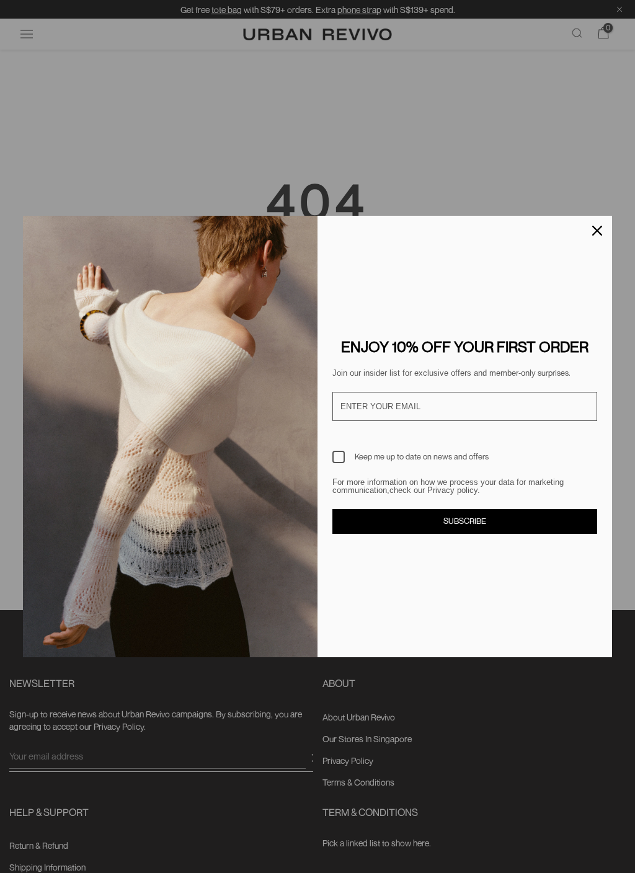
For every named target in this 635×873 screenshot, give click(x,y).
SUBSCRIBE (464, 521)
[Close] (597, 231)
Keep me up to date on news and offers (422, 456)
